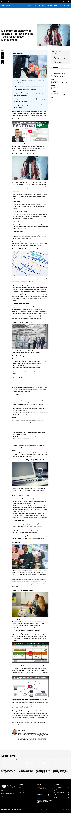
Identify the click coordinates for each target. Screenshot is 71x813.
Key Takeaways (55, 53)
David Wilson (12, 43)
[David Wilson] (14, 735)
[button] (68, 5)
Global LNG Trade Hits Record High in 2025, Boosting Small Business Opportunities (60, 72)
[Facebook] (61, 2)
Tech (2, 27)
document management (18, 371)
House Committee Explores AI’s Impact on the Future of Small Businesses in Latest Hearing (60, 96)
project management (19, 88)
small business (23, 228)
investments (30, 538)
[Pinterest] (2, 58)
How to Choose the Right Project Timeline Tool (59, 59)
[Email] (2, 63)
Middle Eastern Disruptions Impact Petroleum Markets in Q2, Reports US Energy (58, 78)
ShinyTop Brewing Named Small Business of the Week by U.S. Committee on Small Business (60, 84)
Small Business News (54, 70)
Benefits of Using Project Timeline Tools (60, 56)
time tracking (31, 88)
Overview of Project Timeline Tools (59, 54)
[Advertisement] (35, 16)
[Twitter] (66, 2)
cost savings (44, 530)
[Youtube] (69, 2)
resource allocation (20, 83)
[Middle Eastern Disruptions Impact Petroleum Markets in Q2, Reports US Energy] (27, 763)
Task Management (20, 400)
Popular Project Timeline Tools (58, 57)
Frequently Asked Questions (58, 62)
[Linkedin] (64, 2)
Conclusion (54, 61)
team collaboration (20, 93)
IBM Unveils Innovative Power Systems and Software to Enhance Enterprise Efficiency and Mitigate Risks (60, 90)
